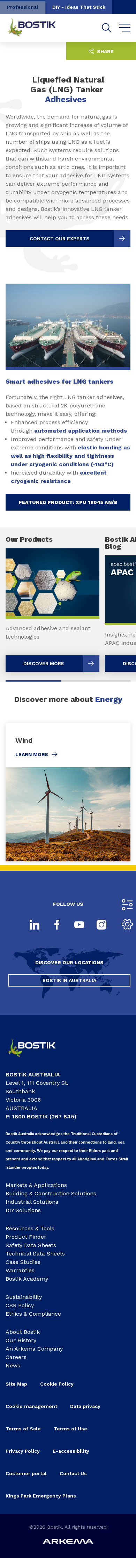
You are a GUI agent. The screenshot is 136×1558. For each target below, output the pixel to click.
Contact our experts (60, 238)
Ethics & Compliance (33, 1313)
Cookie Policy (57, 1384)
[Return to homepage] (37, 28)
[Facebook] (56, 925)
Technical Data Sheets (35, 1253)
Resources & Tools (30, 1228)
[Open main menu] (125, 28)
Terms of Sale (23, 1428)
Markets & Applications (36, 1185)
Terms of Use (70, 1428)
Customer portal (26, 1473)
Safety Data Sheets (31, 1245)
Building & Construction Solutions (51, 1193)
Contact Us (73, 1473)
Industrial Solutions (32, 1201)
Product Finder (26, 1236)
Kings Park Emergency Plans (41, 1496)
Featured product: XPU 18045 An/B (68, 502)
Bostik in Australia (69, 980)
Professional (22, 7)
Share (105, 51)
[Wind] (68, 792)
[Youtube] (79, 925)
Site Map (16, 1384)
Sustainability (24, 1297)
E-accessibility (71, 1451)
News (13, 1365)
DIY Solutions (23, 1210)
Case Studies (23, 1262)
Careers (16, 1357)
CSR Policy (20, 1305)
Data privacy (85, 1406)
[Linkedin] (34, 925)
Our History (21, 1340)
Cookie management (31, 1406)
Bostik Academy (27, 1278)
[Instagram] (101, 925)
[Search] (106, 28)
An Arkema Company (34, 1348)
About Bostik (23, 1332)
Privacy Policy (23, 1451)
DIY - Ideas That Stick (78, 7)
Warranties (20, 1270)
